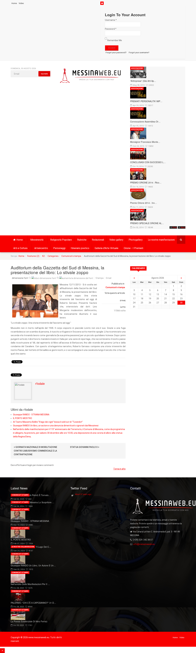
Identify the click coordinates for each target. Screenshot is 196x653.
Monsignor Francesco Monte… (145, 141)
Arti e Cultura (20, 248)
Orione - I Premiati (133, 248)
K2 (43, 256)
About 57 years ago (83, 494)
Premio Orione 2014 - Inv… (143, 202)
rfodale (40, 383)
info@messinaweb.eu (144, 544)
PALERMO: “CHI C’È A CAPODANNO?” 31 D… (33, 602)
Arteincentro (41, 248)
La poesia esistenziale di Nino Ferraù (29, 621)
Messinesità (36, 239)
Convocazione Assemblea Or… (145, 121)
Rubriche (82, 239)
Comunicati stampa (71, 256)
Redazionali (98, 239)
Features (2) (33, 256)
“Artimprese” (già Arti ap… (143, 80)
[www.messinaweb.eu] (90, 75)
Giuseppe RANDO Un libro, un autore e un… (33, 565)
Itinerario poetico (80, 248)
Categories (53, 256)
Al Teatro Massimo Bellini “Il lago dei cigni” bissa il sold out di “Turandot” (48, 422)
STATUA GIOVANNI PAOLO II (84, 447)
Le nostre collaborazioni (23, 547)
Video (21, 3)
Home (14, 3)
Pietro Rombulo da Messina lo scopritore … (32, 502)
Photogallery (136, 239)
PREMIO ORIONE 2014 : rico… (145, 182)
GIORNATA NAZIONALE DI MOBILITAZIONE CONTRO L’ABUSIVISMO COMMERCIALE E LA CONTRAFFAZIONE (35, 451)
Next (183, 227)
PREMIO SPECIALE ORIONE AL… (147, 223)
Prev (175, 227)
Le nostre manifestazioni (161, 239)
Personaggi (59, 248)
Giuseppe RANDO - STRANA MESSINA (31, 414)
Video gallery (116, 239)
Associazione (137, 68)
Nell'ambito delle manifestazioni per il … (30, 584)
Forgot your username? (139, 52)
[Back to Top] (2, 650)
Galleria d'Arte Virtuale (106, 248)
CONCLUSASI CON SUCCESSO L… (148, 162)
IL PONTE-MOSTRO (22, 418)
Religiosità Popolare (61, 239)
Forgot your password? (116, 52)
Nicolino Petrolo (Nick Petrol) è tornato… (31, 495)
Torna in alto (119, 469)
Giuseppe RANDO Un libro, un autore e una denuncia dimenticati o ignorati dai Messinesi (55, 425)
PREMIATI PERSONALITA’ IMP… (146, 101)
